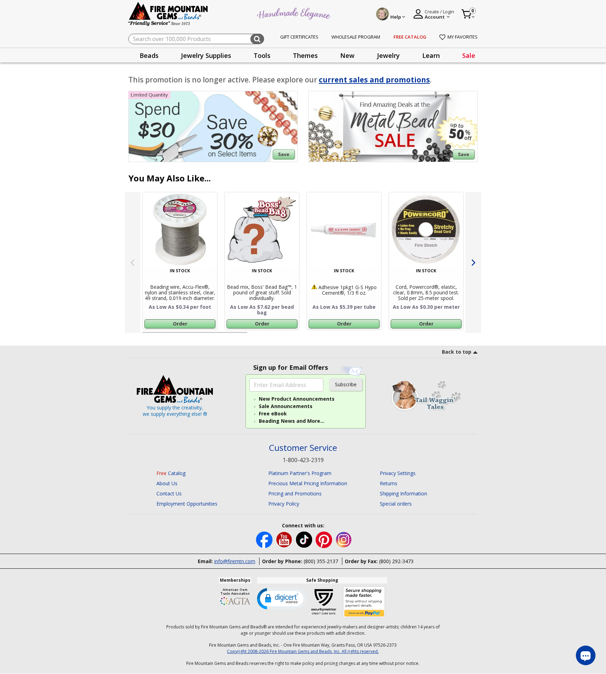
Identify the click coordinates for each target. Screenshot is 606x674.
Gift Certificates (299, 37)
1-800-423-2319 (303, 460)
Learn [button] (431, 55)
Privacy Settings (398, 473)
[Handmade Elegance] (294, 13)
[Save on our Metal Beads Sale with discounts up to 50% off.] (393, 126)
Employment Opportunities (186, 503)
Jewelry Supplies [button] (206, 55)
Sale (468, 55)
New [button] (347, 55)
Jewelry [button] (388, 55)
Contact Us (169, 493)
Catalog (171, 473)
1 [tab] (145, 335)
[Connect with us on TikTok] (305, 539)
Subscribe (346, 384)
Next (473, 262)
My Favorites (462, 37)
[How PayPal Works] (364, 602)
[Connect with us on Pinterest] (325, 539)
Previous (133, 262)
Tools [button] (262, 55)
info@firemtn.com (234, 561)
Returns (388, 483)
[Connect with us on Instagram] (344, 539)
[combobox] (196, 39)
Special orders (396, 503)
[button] (281, 598)
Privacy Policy (283, 503)
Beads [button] (149, 55)
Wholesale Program (355, 37)
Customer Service (303, 448)
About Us (166, 483)
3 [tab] (362, 335)
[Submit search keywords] (257, 39)
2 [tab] (254, 335)
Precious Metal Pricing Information (307, 483)
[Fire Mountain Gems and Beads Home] (168, 13)
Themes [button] (305, 55)
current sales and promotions (374, 80)
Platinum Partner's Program (299, 473)
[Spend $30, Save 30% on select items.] (213, 126)
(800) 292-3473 (396, 561)
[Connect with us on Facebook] (265, 539)
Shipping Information (403, 493)
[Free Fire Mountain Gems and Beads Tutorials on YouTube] (285, 539)
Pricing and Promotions (295, 493)
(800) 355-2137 (321, 561)
